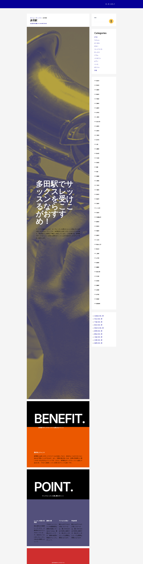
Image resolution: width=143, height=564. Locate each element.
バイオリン (97, 58)
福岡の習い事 (98, 343)
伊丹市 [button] (97, 112)
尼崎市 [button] (97, 103)
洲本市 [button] (97, 194)
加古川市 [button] (98, 121)
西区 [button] (97, 171)
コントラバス (98, 49)
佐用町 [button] (97, 290)
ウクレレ (97, 40)
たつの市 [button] (98, 208)
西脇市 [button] (97, 230)
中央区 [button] (97, 158)
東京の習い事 (98, 325)
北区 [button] (97, 144)
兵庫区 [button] (97, 180)
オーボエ (97, 43)
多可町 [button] (97, 294)
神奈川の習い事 (99, 328)
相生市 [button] (97, 80)
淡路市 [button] (97, 108)
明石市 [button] (97, 85)
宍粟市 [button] (97, 189)
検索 (95, 17)
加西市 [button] (97, 126)
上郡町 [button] (97, 253)
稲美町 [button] (97, 262)
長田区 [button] (97, 162)
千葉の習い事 (98, 322)
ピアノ (96, 61)
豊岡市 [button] (97, 221)
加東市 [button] (97, 130)
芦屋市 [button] (97, 98)
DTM (95, 37)
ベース (96, 64)
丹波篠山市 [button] (98, 217)
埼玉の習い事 (98, 319)
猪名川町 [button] (98, 271)
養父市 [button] (97, 249)
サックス (97, 52)
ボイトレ (97, 67)
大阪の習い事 (98, 337)
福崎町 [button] (97, 285)
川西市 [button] (97, 135)
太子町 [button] (97, 258)
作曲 (95, 70)
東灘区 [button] (97, 176)
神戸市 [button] (97, 139)
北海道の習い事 (99, 316)
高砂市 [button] (97, 199)
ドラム (96, 55)
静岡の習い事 (98, 331)
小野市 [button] (97, 117)
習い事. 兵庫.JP (110, 4)
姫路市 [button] (97, 235)
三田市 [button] (97, 185)
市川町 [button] (97, 276)
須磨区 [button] (97, 149)
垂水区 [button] (97, 153)
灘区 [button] (97, 167)
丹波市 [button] (97, 212)
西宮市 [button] (97, 226)
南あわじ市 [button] (98, 244)
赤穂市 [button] (97, 89)
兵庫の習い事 (98, 340)
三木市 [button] (97, 239)
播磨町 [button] (97, 267)
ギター (96, 46)
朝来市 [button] (97, 94)
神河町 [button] (97, 280)
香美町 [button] (97, 299)
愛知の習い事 (98, 334)
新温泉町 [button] (98, 303)
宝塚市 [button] (97, 203)
